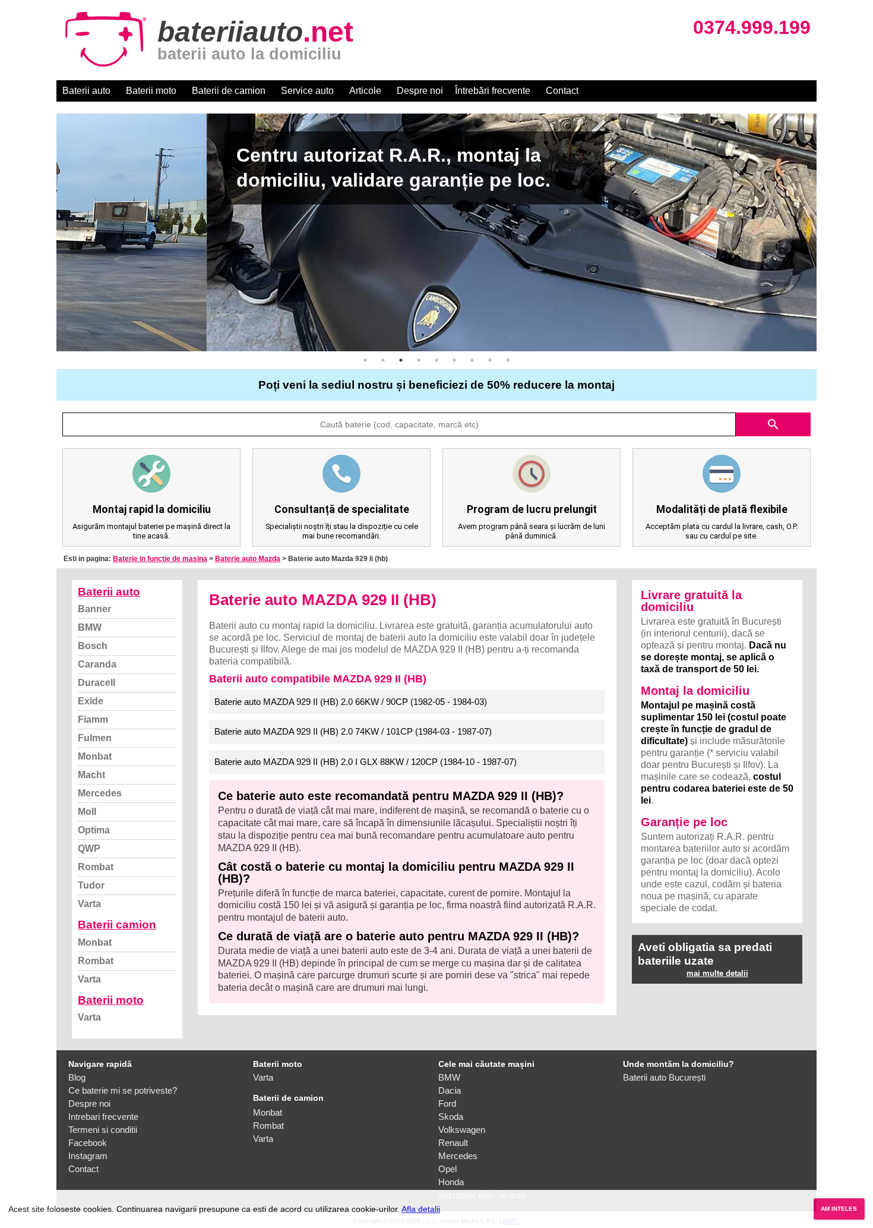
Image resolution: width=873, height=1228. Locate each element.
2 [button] (383, 360)
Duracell (96, 683)
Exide (90, 701)
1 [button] (365, 360)
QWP (89, 848)
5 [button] (436, 360)
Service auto (307, 91)
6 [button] (454, 360)
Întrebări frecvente (492, 91)
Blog (77, 1077)
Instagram (87, 1156)
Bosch (92, 646)
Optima (94, 830)
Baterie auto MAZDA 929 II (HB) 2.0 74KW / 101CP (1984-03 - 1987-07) (353, 731)
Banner (94, 609)
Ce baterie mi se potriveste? (122, 1090)
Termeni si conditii (102, 1130)
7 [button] (472, 360)
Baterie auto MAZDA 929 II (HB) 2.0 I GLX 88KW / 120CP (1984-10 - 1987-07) (365, 762)
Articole (365, 91)
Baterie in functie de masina (160, 559)
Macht (91, 775)
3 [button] (401, 360)
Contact (562, 91)
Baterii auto (86, 91)
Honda (451, 1182)
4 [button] (419, 360)
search (773, 424)
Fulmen (95, 738)
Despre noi (420, 91)
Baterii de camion (228, 91)
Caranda (97, 664)
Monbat (95, 756)
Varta (89, 904)
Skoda (450, 1117)
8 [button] (490, 360)
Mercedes (100, 793)
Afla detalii (420, 1209)
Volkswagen (461, 1130)
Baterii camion (117, 924)
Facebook (87, 1143)
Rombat (95, 867)
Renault (453, 1143)
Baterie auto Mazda (247, 559)
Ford (447, 1103)
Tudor (91, 885)
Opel (447, 1169)
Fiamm (93, 719)
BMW (90, 627)
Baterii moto (151, 91)
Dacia (449, 1090)
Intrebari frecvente (103, 1117)
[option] (436, 232)
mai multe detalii (717, 973)
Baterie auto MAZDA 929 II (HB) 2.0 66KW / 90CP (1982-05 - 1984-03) (350, 702)
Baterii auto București (664, 1077)
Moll (87, 812)
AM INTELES (839, 1208)
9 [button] (508, 360)
